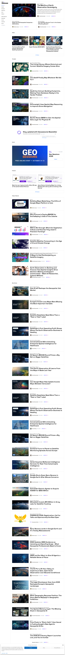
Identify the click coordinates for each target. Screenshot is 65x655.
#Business (32, 116)
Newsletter (3, 18)
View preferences (57, 647)
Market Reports (4, 16)
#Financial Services (43, 266)
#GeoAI (31, 76)
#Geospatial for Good (50, 266)
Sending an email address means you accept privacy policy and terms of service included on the (49, 137)
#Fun (2, 12)
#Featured (14, 21)
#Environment (40, 253)
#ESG (53, 253)
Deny (44, 647)
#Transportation (49, 253)
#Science (31, 226)
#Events (31, 634)
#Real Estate (38, 253)
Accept (31, 647)
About (3, 23)
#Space (3, 13)
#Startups (3, 10)
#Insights (3, 8)
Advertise (3, 21)
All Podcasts (37, 191)
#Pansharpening (33, 253)
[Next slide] (62, 40)
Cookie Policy (3, 653)
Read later (26, 70)
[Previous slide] (12, 40)
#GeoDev (35, 580)
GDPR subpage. (44, 137)
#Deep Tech (36, 353)
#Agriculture (32, 253)
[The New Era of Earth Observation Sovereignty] (24, 10)
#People (55, 266)
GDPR (7, 653)
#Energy (36, 253)
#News (35, 116)
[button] (62, 645)
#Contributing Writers (34, 62)
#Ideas (45, 607)
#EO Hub (3, 5)
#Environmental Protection (47, 253)
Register (55, 159)
